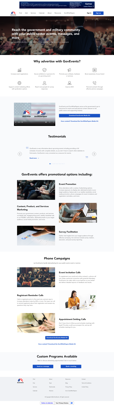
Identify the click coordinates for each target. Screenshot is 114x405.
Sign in (89, 13)
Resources (58, 13)
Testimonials (57, 136)
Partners (51, 390)
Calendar (42, 13)
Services (33, 13)
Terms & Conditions (86, 383)
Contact (84, 379)
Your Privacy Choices (62, 403)
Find (20, 13)
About (49, 13)
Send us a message (43, 366)
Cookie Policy (85, 386)
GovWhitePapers (69, 13)
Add (26, 13)
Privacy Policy (68, 386)
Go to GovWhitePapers (71, 390)
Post (34, 383)
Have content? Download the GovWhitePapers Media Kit (79, 121)
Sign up (98, 13)
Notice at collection (47, 403)
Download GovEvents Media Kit (79, 115)
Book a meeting (71, 366)
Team (50, 383)
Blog (66, 383)
